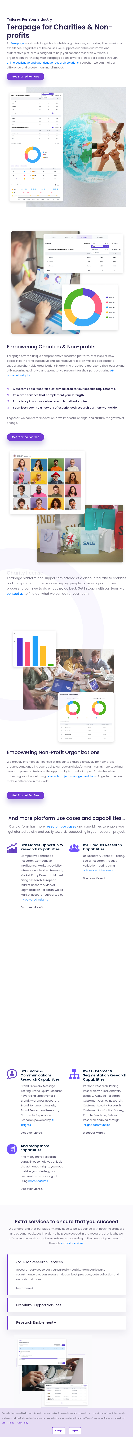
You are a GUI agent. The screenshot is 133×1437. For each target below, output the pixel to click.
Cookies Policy (8, 1423)
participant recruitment (99, 1050)
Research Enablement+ (36, 1322)
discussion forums (107, 946)
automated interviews (98, 870)
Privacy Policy (22, 1423)
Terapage (17, 43)
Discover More (31, 907)
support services (72, 1243)
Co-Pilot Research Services (39, 1262)
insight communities (96, 1125)
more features (38, 1181)
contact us (15, 593)
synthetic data (31, 975)
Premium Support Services (38, 1305)
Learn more (23, 1288)
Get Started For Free (25, 76)
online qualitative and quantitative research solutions (43, 63)
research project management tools (71, 776)
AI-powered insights (34, 900)
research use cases (61, 826)
